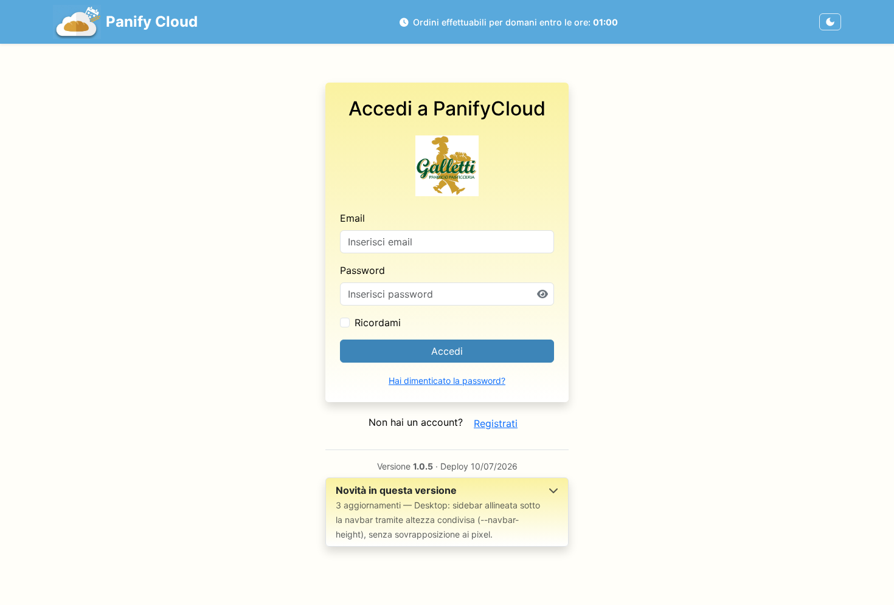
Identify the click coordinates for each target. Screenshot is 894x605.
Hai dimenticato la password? (447, 380)
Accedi (447, 351)
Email (352, 218)
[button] (447, 512)
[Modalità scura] (830, 21)
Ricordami (378, 322)
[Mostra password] (542, 294)
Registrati (496, 423)
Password (362, 270)
